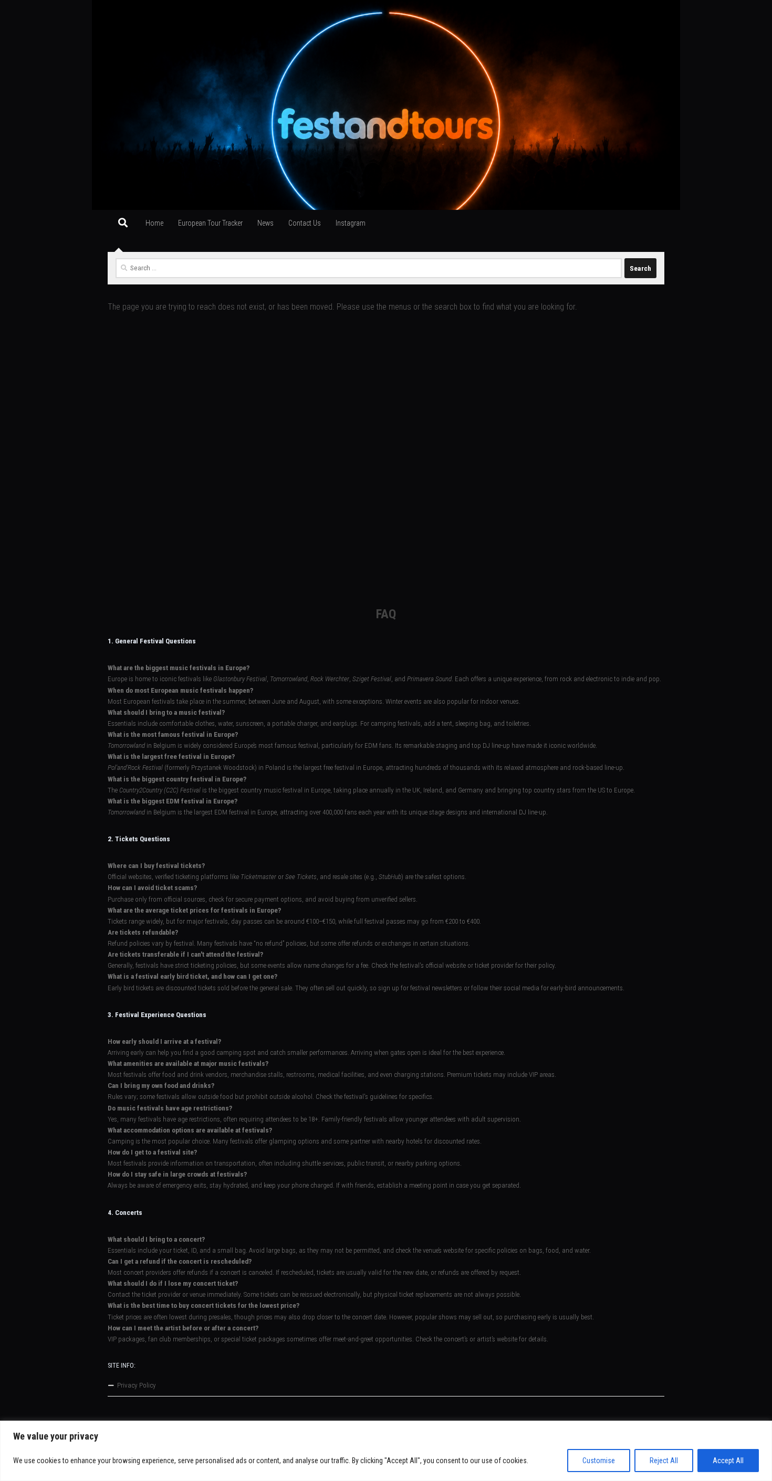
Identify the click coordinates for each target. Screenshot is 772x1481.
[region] (386, 1451)
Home (154, 223)
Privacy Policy (136, 1385)
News (265, 223)
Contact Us (304, 223)
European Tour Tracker (210, 223)
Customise (598, 1460)
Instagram (351, 223)
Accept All (728, 1460)
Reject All (664, 1460)
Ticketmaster (258, 877)
